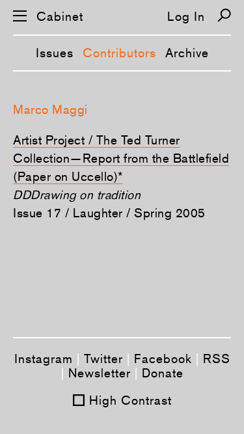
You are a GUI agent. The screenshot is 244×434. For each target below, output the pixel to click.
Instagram (43, 358)
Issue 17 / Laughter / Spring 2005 (109, 213)
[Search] (224, 15)
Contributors (119, 53)
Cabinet (59, 16)
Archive (187, 53)
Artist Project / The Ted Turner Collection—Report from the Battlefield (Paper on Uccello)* (121, 158)
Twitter (103, 358)
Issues (55, 53)
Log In (186, 16)
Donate (162, 373)
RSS (216, 358)
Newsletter (99, 373)
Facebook (163, 358)
